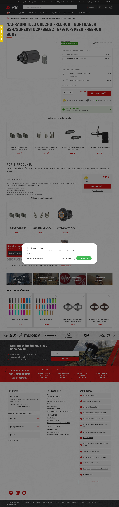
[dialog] (59, 253)
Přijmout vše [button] (84, 258)
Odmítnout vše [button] (66, 258)
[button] (35, 258)
